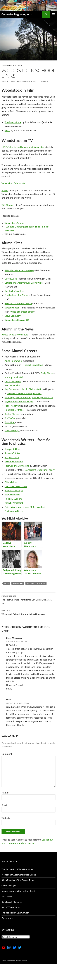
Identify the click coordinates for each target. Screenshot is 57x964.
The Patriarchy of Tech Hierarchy (17, 869)
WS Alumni (7, 204)
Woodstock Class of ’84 (17, 319)
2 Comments (42, 81)
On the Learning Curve (16, 295)
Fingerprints (7, 918)
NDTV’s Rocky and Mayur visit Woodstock (24, 146)
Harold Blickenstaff (31, 389)
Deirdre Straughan (25, 81)
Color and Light (9, 885)
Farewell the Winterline (17, 465)
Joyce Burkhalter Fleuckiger (19, 401)
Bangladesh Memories (12, 902)
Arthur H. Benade (14, 461)
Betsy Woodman (13, 507)
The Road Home (13, 122)
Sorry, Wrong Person (11, 907)
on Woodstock (14, 385)
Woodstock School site (13, 183)
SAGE (5, 190)
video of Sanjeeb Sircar (22, 311)
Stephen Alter (12, 457)
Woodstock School (12, 65)
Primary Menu (53, 14)
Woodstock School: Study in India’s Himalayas (23, 612)
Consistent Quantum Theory (40, 469)
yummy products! (14, 377)
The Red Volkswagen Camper (15, 912)
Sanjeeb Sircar (12, 307)
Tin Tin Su (10, 418)
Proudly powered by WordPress (14, 960)
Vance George (12, 430)
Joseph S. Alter (12, 449)
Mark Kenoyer (12, 405)
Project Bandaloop (33, 364)
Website (6, 817)
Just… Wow (7, 896)
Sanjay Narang (12, 413)
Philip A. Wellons (13, 498)
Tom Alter (10, 422)
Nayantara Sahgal (14, 490)
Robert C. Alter (12, 453)
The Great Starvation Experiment (24, 393)
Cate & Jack (11, 278)
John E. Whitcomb (14, 502)
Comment (7, 753)
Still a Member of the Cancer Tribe (18, 880)
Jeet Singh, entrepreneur (18, 397)
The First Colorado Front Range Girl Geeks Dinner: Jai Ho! (27, 600)
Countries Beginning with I (17, 14)
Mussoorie (18, 583)
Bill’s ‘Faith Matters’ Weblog (19, 270)
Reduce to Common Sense (18, 303)
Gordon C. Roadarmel (16, 486)
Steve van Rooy (13, 315)
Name (5, 792)
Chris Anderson (13, 381)
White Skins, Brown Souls (15, 334)
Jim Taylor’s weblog (15, 290)
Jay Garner (10, 389)
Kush (7, 130)
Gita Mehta (11, 482)
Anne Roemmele (13, 360)
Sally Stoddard (12, 494)
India (6, 583)
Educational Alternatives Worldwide (24, 282)
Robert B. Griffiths (14, 409)
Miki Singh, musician (42, 397)
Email (5, 805)
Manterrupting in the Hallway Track (18, 891)
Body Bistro (47, 373)
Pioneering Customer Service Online (19, 874)
